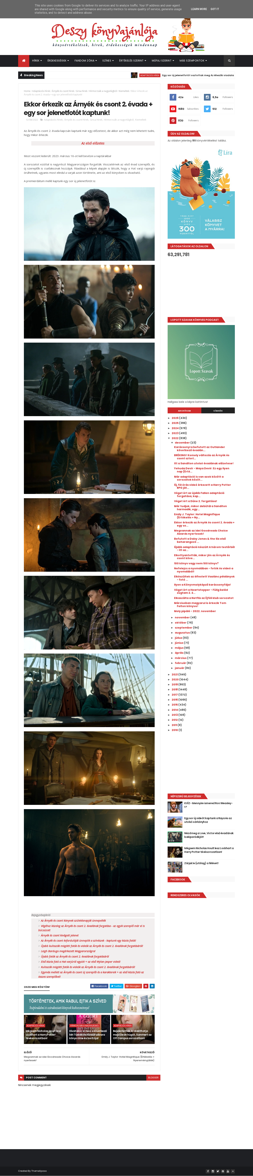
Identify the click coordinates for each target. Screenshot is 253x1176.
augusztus (182, 632)
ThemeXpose (38, 1170)
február (181, 663)
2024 (175, 428)
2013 (175, 715)
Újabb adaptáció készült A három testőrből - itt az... (204, 548)
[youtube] (228, 1171)
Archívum (184, 410)
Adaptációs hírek (110, 75)
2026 (175, 418)
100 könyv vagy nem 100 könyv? (196, 563)
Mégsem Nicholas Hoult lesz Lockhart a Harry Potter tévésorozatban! (43, 1034)
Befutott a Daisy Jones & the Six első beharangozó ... (200, 540)
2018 (175, 689)
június (179, 643)
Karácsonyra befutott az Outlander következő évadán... (199, 448)
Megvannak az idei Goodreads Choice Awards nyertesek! (201, 532)
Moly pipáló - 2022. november (195, 611)
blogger (153, 1077)
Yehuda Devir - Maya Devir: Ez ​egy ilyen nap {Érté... (201, 470)
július (179, 638)
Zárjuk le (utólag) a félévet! (201, 863)
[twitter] (218, 1171)
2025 (175, 423)
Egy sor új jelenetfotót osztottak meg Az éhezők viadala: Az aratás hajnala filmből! (176, 75)
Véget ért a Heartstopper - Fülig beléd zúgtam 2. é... (201, 591)
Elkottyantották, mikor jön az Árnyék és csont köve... (202, 556)
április (179, 653)
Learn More (199, 9)
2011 (175, 725)
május (179, 648)
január (180, 668)
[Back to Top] (233, 1171)
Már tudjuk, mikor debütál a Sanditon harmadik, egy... (200, 507)
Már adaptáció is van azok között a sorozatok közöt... (199, 478)
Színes (106, 60)
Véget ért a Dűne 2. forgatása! (195, 501)
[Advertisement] (201, 287)
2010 (175, 730)
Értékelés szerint (131, 60)
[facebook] (208, 1171)
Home (27, 91)
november (182, 617)
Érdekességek (57, 60)
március (181, 658)
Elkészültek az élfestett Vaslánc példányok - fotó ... (204, 578)
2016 (175, 700)
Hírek (35, 60)
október (181, 622)
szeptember (184, 627)
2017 (175, 695)
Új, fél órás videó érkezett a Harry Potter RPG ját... (202, 486)
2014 (175, 710)
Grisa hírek (81, 91)
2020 (175, 679)
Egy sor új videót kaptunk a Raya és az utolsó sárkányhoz (208, 820)
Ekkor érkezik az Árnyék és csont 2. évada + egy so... (204, 524)
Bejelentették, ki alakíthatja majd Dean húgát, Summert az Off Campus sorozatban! (132, 1034)
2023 (175, 433)
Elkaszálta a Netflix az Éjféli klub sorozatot (204, 598)
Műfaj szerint (162, 60)
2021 (175, 674)
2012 (175, 720)
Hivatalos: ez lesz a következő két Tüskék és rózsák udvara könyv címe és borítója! (88, 1034)
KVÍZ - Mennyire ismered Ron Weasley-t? (208, 805)
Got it (215, 9)
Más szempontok (192, 60)
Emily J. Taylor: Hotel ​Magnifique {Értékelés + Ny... (197, 515)
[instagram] (213, 1171)
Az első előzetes (92, 143)
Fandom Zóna (84, 60)
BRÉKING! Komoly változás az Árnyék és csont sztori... (201, 456)
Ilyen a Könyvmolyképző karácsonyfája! (202, 585)
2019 (175, 684)
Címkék (218, 410)
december (182, 442)
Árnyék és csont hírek (63, 91)
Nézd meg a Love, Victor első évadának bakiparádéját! (208, 835)
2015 (175, 705)
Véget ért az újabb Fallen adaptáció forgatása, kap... (199, 494)
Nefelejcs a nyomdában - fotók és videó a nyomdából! (203, 570)
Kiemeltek (124, 91)
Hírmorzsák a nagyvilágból (103, 91)
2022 (175, 438)
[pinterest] (223, 1171)
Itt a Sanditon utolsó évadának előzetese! (204, 463)
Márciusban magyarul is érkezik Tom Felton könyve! (200, 604)
